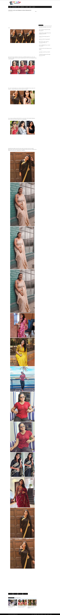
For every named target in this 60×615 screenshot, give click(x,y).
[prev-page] (8, 609)
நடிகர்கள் (48, 614)
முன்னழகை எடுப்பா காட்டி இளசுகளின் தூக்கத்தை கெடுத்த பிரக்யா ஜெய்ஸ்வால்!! (32, 607)
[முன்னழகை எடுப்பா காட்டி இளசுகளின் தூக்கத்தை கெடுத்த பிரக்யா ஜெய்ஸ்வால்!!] (32, 603)
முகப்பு (32, 614)
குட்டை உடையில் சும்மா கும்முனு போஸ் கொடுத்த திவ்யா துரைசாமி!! (44, 30)
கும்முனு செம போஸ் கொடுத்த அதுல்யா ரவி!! (44, 36)
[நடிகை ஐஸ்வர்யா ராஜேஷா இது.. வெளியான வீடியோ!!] (12, 603)
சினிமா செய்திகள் (35, 614)
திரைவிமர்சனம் (41, 614)
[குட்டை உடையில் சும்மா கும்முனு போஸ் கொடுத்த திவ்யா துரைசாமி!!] (22, 603)
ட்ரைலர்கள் (45, 614)
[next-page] (10, 609)
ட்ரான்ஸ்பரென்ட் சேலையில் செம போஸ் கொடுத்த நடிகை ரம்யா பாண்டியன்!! (44, 55)
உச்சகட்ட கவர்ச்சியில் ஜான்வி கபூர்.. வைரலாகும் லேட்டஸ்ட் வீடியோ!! (44, 45)
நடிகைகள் (51, 614)
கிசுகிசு (39, 614)
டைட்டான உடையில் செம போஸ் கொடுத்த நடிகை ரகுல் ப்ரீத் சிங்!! (45, 49)
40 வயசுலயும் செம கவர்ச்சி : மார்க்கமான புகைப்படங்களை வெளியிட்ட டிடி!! (44, 42)
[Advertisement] (37, 3)
